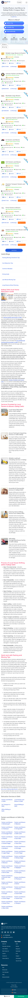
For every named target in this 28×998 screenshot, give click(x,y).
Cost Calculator (5, 972)
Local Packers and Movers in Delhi (19, 800)
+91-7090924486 (6, 935)
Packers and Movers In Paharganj (19, 871)
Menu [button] (5, 44)
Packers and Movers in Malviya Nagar (19, 857)
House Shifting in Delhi (19, 805)
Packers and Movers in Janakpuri (7, 847)
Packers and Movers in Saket (7, 887)
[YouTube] (14, 932)
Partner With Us (5, 958)
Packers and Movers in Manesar (7, 861)
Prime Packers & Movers (13, 208)
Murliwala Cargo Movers (13, 96)
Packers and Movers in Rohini (19, 883)
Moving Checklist (5, 977)
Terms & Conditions (14, 986)
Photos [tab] (19, 63)
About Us (4, 943)
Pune (17, 953)
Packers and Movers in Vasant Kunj (19, 897)
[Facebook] (2, 932)
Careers (4, 953)
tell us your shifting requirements (9, 789)
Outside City (10, 27)
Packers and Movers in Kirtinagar (19, 847)
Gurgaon (17, 956)
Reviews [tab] (12, 63)
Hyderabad (18, 951)
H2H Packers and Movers (13, 162)
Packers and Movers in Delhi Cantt (19, 832)
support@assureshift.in (8, 937)
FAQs (3, 974)
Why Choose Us (5, 951)
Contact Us (4, 956)
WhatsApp (14, 66)
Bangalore (18, 948)
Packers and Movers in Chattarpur (7, 827)
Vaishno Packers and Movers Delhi (16, 230)
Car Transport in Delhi (6, 805)
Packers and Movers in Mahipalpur (7, 857)
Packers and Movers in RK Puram (7, 883)
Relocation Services (6, 946)
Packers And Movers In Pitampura (19, 878)
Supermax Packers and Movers (15, 118)
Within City (10, 23)
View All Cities (19, 960)
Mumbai (17, 946)
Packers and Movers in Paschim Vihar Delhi (7, 877)
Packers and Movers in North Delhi (7, 871)
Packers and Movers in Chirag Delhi (19, 827)
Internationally (11, 31)
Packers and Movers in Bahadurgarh (7, 823)
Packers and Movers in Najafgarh (19, 866)
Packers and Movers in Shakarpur (19, 887)
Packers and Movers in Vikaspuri (19, 902)
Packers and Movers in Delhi (7, 800)
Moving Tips (4, 969)
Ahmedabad (18, 958)
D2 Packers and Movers (13, 140)
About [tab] (4, 63)
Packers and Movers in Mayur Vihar (7, 866)
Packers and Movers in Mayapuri (19, 861)
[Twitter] (5, 932)
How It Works (5, 948)
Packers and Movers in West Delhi (7, 907)
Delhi (17, 943)
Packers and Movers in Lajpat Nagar (7, 852)
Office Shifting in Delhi (6, 810)
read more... (14, 16)
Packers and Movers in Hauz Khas (19, 842)
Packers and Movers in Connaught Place (7, 832)
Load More (14, 250)
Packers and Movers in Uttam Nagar (7, 897)
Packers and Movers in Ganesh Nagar (7, 842)
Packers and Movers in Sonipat (7, 892)
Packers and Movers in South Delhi (19, 892)
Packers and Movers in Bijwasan (19, 823)
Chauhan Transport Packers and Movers (15, 184)
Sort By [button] (5, 47)
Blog (3, 967)
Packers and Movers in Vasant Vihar (7, 902)
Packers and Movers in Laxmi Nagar (19, 852)
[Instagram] (11, 932)
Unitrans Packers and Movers (14, 73)
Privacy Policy (14, 985)
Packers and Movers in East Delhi (19, 837)
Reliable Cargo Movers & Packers (16, 53)
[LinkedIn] (8, 932)
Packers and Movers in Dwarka (7, 837)
